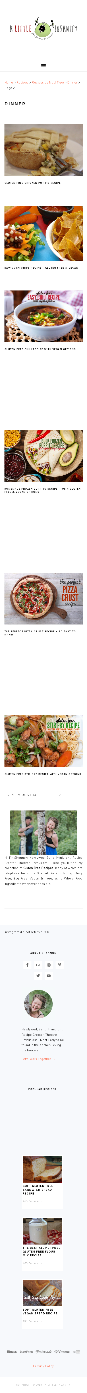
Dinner (72, 82)
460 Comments (32, 1263)
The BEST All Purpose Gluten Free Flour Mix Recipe (41, 1251)
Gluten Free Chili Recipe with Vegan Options (40, 349)
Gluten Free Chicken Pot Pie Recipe (32, 183)
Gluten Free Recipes (38, 868)
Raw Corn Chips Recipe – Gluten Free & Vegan (41, 267)
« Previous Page (24, 795)
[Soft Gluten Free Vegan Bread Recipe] (42, 1305)
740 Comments (32, 1201)
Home (8, 82)
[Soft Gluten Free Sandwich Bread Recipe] (42, 1181)
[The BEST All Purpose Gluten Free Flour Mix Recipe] (42, 1243)
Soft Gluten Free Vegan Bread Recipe (40, 1311)
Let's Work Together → (38, 1059)
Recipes (23, 82)
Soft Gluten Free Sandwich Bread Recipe (38, 1189)
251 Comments (32, 1321)
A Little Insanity (43, 29)
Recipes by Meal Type (48, 82)
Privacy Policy (43, 1366)
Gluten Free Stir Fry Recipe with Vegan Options (42, 774)
